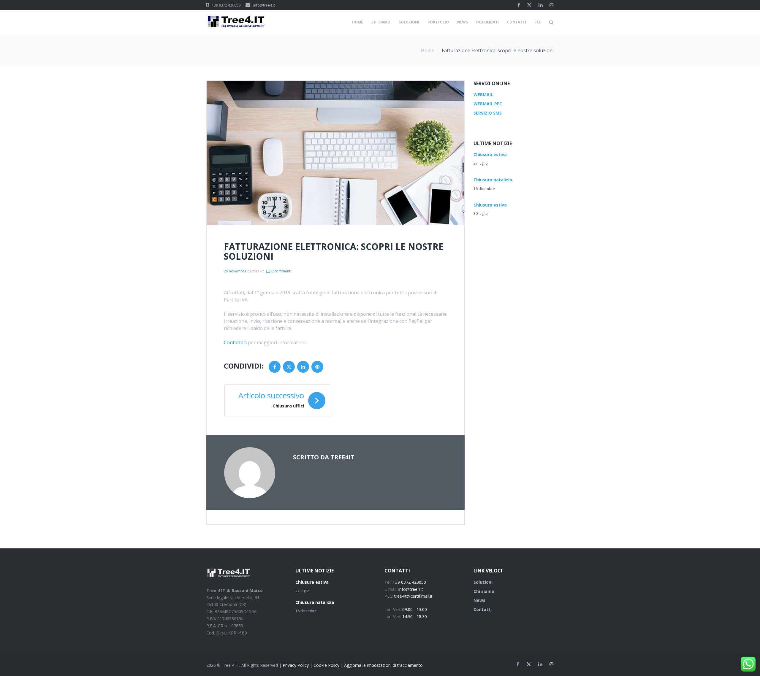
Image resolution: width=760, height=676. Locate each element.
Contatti (483, 609)
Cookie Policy (326, 665)
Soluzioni (483, 582)
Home (427, 50)
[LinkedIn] (541, 5)
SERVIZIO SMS (488, 113)
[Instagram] (552, 5)
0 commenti (278, 271)
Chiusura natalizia (493, 180)
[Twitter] (529, 5)
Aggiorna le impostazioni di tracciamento (383, 665)
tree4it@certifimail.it (413, 596)
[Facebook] (518, 5)
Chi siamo (484, 591)
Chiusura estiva (490, 154)
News (479, 600)
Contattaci (235, 342)
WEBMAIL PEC (488, 104)
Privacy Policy (296, 665)
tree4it (258, 271)
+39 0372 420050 (226, 5)
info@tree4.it (264, 5)
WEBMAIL (483, 94)
